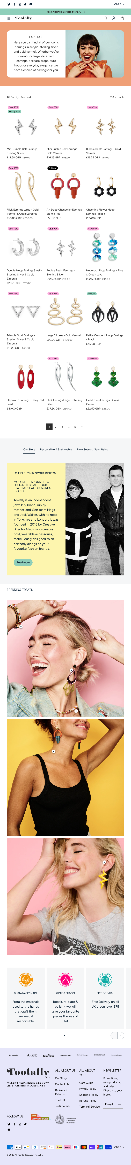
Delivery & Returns (61, 1092)
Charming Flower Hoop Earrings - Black (100, 211)
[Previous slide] (114, 1035)
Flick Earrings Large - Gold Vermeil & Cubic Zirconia (23, 211)
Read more (23, 562)
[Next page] (81, 426)
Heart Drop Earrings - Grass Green (102, 402)
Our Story (29, 449)
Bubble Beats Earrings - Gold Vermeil (103, 151)
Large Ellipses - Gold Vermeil (64, 335)
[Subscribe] (119, 1104)
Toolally (38, 1155)
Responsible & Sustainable (56, 449)
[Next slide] (120, 1035)
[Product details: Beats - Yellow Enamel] (104, 862)
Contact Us (62, 1084)
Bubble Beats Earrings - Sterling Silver (61, 272)
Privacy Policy (87, 1088)
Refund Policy (87, 1100)
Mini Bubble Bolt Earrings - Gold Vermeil (63, 151)
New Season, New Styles (92, 449)
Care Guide (86, 1082)
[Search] (105, 18)
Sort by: (15, 97)
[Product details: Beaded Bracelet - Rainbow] (21, 626)
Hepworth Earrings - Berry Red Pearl (25, 402)
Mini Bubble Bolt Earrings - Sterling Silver (23, 151)
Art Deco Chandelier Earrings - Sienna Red (65, 211)
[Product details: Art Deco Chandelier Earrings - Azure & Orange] (53, 751)
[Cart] (122, 18)
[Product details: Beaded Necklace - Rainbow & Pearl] (76, 711)
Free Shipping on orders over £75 (63, 11)
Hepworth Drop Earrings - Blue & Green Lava (104, 272)
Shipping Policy (88, 1094)
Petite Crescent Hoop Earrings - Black (104, 337)
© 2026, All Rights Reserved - (21, 1155)
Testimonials (62, 1106)
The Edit (60, 1100)
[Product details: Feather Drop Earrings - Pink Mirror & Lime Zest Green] (71, 670)
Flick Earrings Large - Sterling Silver (64, 402)
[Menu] (9, 18)
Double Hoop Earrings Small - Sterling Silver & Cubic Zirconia (24, 274)
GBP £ (117, 4)
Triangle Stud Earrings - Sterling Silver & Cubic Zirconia (21, 339)
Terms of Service (89, 1106)
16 (75, 426)
